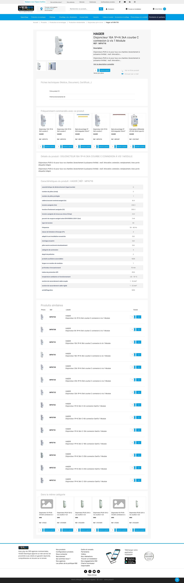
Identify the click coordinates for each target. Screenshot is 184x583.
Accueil (35, 22)
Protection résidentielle (77, 22)
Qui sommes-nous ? (56, 2)
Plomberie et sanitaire (157, 17)
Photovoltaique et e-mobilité (139, 17)
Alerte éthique (76, 580)
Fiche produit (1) (55, 91)
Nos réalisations (87, 556)
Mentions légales (89, 580)
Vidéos (83, 554)
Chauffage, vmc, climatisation (68, 17)
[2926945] (44, 317)
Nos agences (70, 2)
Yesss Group (92, 575)
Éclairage (52, 17)
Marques (81, 2)
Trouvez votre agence (51, 7)
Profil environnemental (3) (57, 97)
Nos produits (60, 549)
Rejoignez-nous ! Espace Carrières (35, 2)
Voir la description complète (103, 64)
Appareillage (24, 17)
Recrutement (60, 556)
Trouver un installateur (89, 559)
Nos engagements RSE (89, 561)
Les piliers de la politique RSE (66, 563)
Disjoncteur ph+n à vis (95, 22)
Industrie (96, 17)
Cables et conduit (108, 17)
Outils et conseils (87, 549)
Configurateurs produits (108, 2)
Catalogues (92, 2)
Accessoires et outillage (122, 17)
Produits (44, 22)
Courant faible (84, 17)
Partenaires (85, 552)
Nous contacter (61, 554)
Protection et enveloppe (38, 17)
